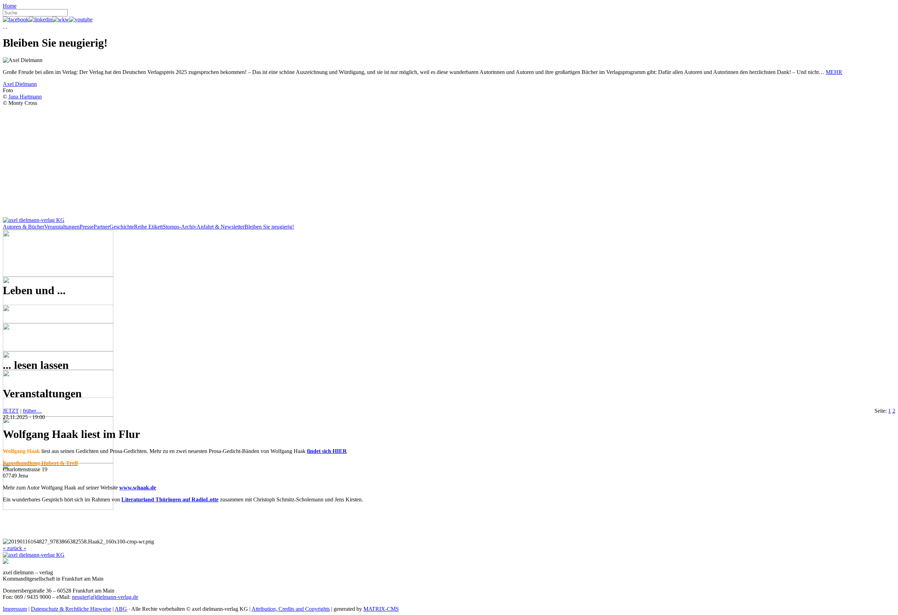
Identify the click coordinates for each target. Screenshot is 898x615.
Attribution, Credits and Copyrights (291, 609)
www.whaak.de (137, 488)
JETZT (11, 411)
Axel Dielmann (20, 84)
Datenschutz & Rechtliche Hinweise (71, 609)
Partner (101, 227)
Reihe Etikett (148, 227)
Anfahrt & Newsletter (220, 227)
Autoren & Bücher (23, 227)
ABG (121, 609)
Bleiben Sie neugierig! (269, 227)
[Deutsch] (3, 26)
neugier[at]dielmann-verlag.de (105, 597)
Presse (87, 227)
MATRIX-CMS (381, 609)
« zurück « (14, 548)
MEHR (834, 72)
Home (9, 6)
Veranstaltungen (62, 227)
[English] (6, 26)
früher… (32, 411)
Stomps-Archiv (179, 227)
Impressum (15, 609)
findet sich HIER (327, 451)
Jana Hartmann (25, 97)
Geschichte (121, 227)
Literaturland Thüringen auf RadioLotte (170, 499)
